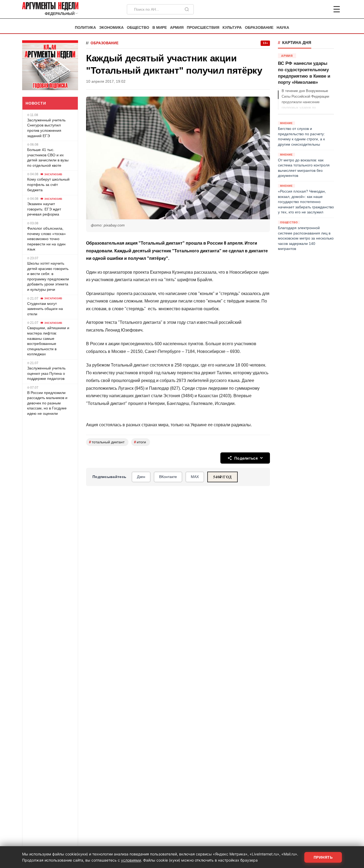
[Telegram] (309, 9)
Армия (177, 28)
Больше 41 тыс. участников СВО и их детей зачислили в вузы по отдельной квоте (47, 158)
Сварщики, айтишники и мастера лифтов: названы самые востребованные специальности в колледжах (48, 341)
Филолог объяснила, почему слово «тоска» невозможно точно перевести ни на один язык (46, 238)
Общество (138, 28)
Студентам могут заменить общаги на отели (45, 308)
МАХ (195, 477)
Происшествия (203, 28)
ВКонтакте (168, 477)
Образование (259, 28)
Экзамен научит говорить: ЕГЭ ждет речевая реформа (44, 209)
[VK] (322, 9)
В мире (159, 28)
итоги (140, 442)
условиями (131, 860)
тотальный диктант (106, 442)
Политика (85, 28)
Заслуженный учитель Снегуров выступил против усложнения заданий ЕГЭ (46, 128)
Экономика (111, 28)
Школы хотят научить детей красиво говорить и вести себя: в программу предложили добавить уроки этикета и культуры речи (48, 276)
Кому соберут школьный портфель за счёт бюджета (48, 184)
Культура (232, 28)
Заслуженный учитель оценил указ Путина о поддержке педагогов (46, 373)
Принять (323, 857)
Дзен (141, 477)
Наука (283, 28)
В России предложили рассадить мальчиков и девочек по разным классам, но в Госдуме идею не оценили (47, 403)
